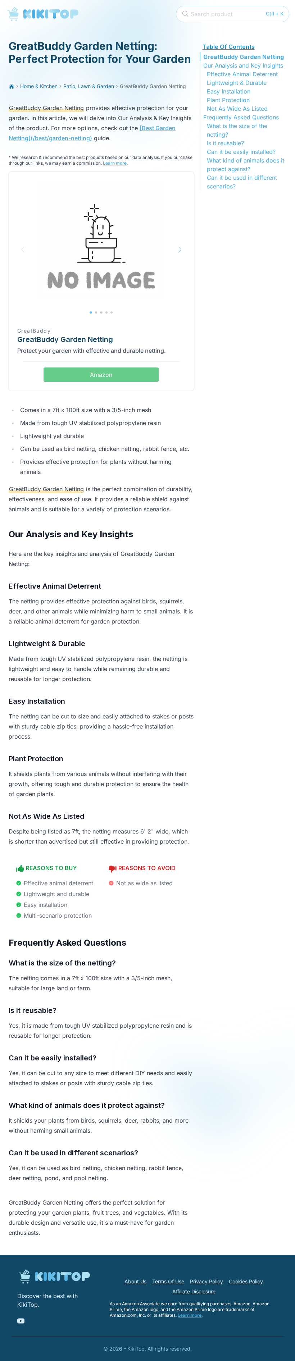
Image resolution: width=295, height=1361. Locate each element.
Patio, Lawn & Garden (88, 86)
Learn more (115, 163)
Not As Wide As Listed (237, 108)
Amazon (101, 374)
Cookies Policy (246, 1281)
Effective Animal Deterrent (242, 74)
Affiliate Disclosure (193, 1291)
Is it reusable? (225, 143)
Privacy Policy (206, 1281)
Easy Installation (228, 91)
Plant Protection (228, 100)
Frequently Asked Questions (241, 117)
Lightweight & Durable (237, 82)
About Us (135, 1281)
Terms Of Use (168, 1281)
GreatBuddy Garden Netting (243, 56)
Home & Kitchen (39, 86)
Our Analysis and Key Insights (243, 65)
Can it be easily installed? (241, 151)
